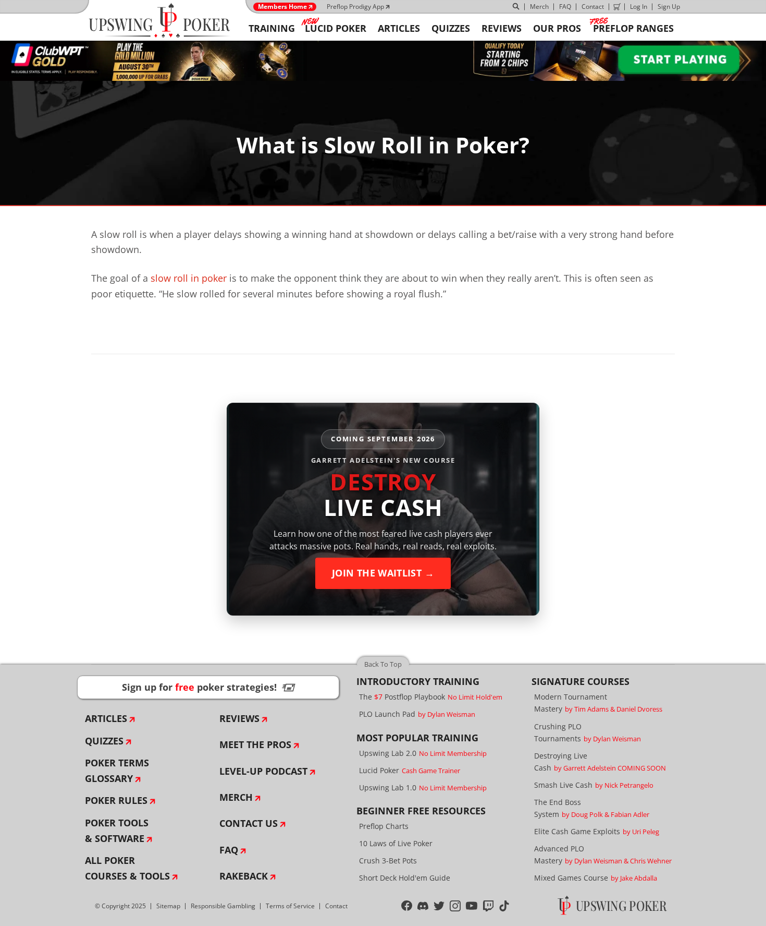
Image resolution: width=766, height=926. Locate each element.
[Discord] (422, 906)
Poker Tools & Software (117, 830)
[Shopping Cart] (617, 7)
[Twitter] (439, 906)
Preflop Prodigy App (355, 6)
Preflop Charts (384, 826)
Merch (539, 6)
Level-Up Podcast (263, 771)
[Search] (516, 7)
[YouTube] (472, 906)
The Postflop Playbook (430, 697)
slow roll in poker (189, 278)
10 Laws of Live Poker (396, 843)
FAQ (565, 6)
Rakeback (243, 876)
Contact (593, 6)
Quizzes (104, 741)
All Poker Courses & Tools (127, 868)
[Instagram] (455, 906)
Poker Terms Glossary (117, 770)
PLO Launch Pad (417, 714)
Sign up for (208, 687)
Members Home (282, 7)
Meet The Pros (255, 744)
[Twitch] (488, 906)
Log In (638, 6)
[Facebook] (406, 906)
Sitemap (168, 905)
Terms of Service (290, 905)
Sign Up (669, 6)
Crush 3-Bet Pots (388, 860)
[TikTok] (504, 906)
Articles (106, 718)
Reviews (239, 718)
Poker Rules (116, 800)
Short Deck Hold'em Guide (404, 878)
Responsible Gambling (223, 905)
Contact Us (248, 823)
